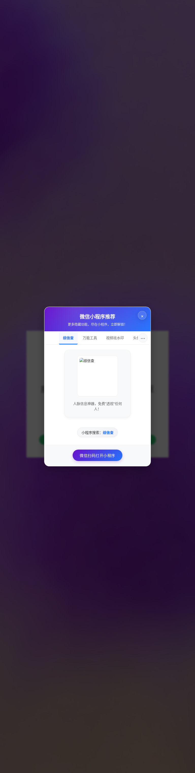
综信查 (68, 337)
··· (143, 337)
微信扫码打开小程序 (97, 455)
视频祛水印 (115, 337)
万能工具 (90, 337)
